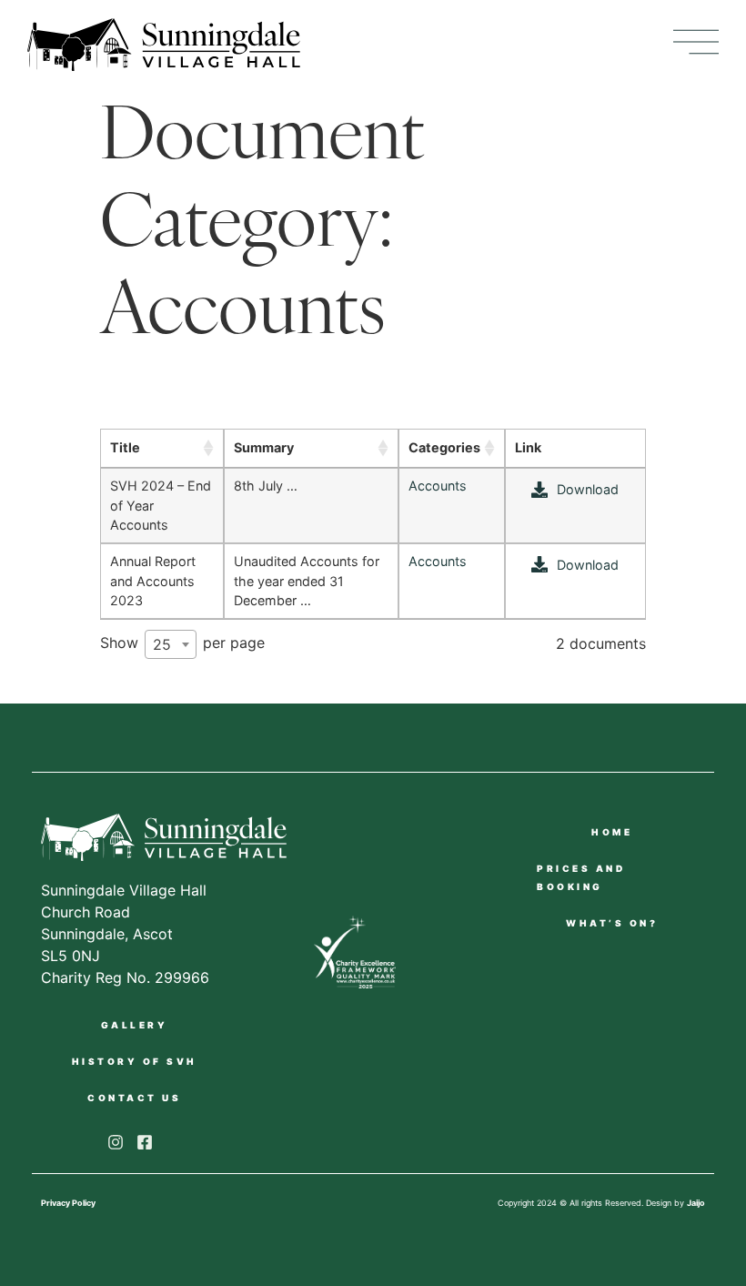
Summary (264, 447)
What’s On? (612, 922)
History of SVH (134, 1061)
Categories (444, 447)
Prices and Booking (581, 877)
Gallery (134, 1024)
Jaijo (696, 1203)
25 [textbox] (162, 644)
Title (125, 447)
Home (611, 831)
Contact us (134, 1097)
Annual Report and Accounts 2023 (153, 580)
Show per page (182, 643)
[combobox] (171, 644)
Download (588, 489)
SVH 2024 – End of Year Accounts (160, 505)
